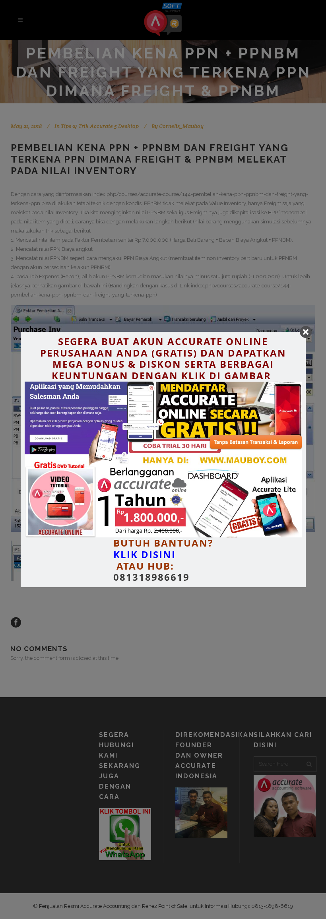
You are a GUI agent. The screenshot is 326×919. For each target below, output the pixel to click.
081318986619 (151, 577)
